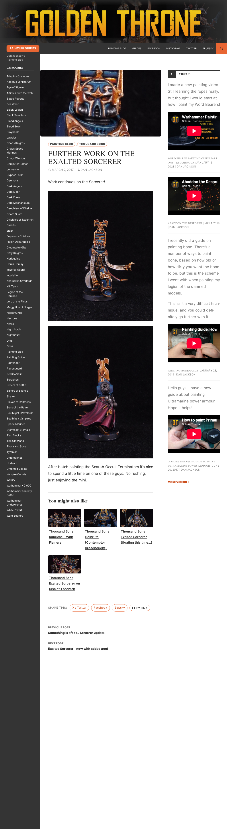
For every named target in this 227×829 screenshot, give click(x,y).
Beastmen (13, 104)
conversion (13, 169)
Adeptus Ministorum (19, 81)
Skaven (11, 396)
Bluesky (208, 48)
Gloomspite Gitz (16, 247)
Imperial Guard (16, 269)
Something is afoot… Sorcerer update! (77, 630)
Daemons (12, 180)
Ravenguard (14, 368)
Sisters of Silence (17, 390)
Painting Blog (117, 48)
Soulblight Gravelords (20, 413)
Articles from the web (20, 93)
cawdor (11, 137)
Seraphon (13, 379)
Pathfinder (13, 362)
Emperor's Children (18, 236)
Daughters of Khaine (19, 208)
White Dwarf (14, 510)
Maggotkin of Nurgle (19, 307)
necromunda (14, 312)
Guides (136, 48)
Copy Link (139, 608)
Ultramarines (14, 457)
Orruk (10, 346)
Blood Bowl (14, 126)
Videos (185, 73)
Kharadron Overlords (19, 281)
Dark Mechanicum (18, 202)
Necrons (12, 318)
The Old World (15, 440)
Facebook (153, 48)
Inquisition (13, 275)
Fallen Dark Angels (18, 241)
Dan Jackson (91, 169)
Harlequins (13, 258)
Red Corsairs (14, 374)
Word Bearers (15, 515)
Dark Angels (14, 186)
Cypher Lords (15, 175)
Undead (11, 463)
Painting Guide (16, 357)
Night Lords (14, 329)
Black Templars (16, 115)
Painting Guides (23, 48)
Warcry (11, 479)
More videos (179, 482)
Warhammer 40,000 (19, 485)
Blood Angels (15, 121)
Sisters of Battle (16, 385)
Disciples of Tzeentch (20, 219)
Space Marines (16, 424)
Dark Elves (13, 197)
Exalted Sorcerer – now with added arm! (78, 646)
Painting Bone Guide (183, 370)
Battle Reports (15, 98)
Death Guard (14, 214)
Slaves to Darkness (19, 402)
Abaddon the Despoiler (185, 223)
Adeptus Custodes (18, 76)
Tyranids (12, 452)
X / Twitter (79, 607)
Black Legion (15, 109)
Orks (9, 340)
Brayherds (13, 132)
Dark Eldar (13, 191)
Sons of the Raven (18, 407)
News (10, 323)
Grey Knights (15, 253)
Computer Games (17, 163)
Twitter (191, 48)
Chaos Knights (16, 143)
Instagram (173, 48)
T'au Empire (14, 435)
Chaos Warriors (16, 158)
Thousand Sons (92, 144)
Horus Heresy (15, 264)
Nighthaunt (13, 335)
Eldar (10, 230)
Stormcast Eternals (18, 429)
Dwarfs (11, 225)
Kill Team (12, 286)
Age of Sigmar (15, 87)
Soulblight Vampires (19, 418)
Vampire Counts (16, 474)
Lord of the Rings (17, 301)
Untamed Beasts (17, 468)
